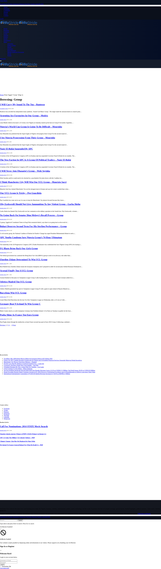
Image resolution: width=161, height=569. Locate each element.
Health (9, 47)
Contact (6, 15)
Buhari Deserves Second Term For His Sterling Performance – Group (33, 226)
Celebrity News (4, 108)
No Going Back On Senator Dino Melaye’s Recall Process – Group (31, 215)
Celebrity (6, 32)
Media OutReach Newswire (15, 52)
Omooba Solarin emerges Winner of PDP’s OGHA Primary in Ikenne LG (23, 434)
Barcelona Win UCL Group (13, 293)
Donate (6, 12)
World (9, 54)
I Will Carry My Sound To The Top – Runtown (22, 104)
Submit (20, 520)
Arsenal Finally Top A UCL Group (16, 270)
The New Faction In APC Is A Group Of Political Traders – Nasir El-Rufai (35, 160)
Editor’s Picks (11, 45)
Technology (7, 40)
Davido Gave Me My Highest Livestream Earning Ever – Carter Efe (24, 363)
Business (6, 30)
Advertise (6, 9)
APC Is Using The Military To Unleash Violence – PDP (17, 437)
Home (5, 28)
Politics (6, 37)
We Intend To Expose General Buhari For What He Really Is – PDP (21, 445)
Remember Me (6, 566)
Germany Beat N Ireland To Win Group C (20, 304)
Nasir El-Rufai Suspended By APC (16, 149)
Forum (6, 14)
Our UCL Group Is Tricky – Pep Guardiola (20, 193)
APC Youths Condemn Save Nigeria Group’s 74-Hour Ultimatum (31, 237)
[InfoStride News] (18, 25)
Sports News (3, 119)
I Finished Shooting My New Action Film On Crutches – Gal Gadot (24, 367)
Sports (5, 39)
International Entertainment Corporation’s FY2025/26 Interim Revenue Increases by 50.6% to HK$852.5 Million (37, 374)
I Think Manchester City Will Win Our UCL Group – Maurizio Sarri (33, 182)
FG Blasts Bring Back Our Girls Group (19, 248)
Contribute (7, 10)
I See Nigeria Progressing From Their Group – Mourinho (27, 137)
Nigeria (6, 35)
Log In (2, 564)
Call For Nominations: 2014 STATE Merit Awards (24, 426)
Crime (5, 33)
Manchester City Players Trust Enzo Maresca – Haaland (20, 362)
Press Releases (11, 50)
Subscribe (3, 58)
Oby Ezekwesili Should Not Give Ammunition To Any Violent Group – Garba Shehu (40, 204)
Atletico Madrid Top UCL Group (16, 281)
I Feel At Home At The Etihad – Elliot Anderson (18, 369)
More (5, 42)
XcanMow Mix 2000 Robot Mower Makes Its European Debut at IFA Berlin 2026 (28, 358)
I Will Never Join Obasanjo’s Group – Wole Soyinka (25, 171)
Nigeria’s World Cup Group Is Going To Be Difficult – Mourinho (31, 126)
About (5, 7)
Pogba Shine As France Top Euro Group (19, 315)
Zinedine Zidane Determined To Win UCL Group (23, 259)
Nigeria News (3, 152)
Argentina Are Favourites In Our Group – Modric (24, 115)
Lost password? (4, 568)
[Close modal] (0, 550)
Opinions (10, 49)
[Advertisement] (56, 81)
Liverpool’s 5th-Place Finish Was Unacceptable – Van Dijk (21, 365)
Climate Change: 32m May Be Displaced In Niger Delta (17, 441)
